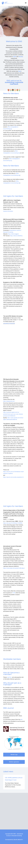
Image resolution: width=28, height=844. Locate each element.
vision (14, 56)
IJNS (14, 592)
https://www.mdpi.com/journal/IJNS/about (14, 568)
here (19, 71)
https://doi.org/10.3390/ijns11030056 (12, 523)
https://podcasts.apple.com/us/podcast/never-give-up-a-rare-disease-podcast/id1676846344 (13, 414)
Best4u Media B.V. (18, 839)
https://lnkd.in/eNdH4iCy (16, 235)
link (21, 719)
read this (9, 677)
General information (8, 211)
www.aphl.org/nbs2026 (9, 323)
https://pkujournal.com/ (9, 401)
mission (21, 56)
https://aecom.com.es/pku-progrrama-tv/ (13, 477)
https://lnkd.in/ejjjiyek (13, 234)
